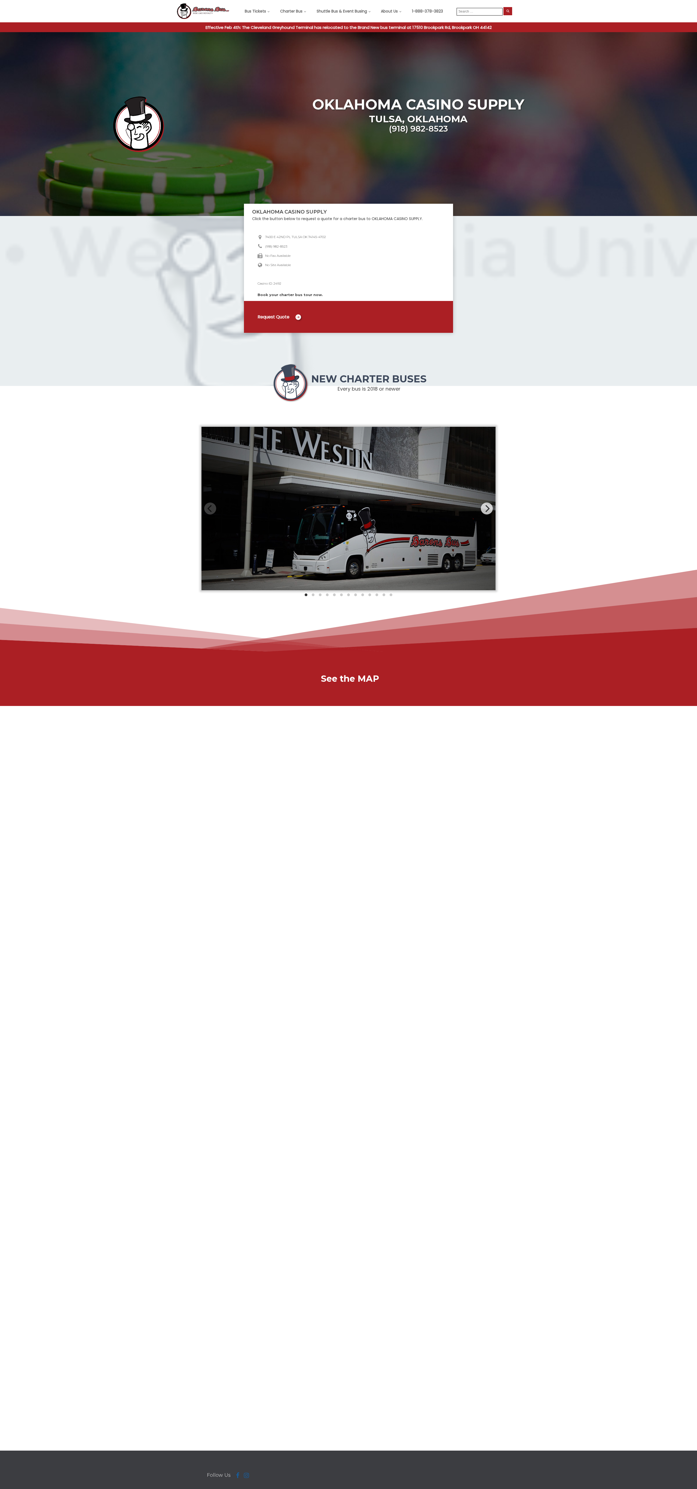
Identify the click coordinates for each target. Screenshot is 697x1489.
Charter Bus (291, 11)
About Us (389, 11)
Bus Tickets (255, 11)
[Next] (487, 508)
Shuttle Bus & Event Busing (342, 11)
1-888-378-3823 (427, 11)
